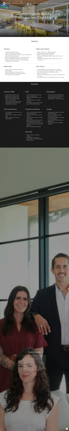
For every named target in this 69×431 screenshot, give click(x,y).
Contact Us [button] (34, 373)
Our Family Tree (22, 3)
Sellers (46, 3)
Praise (51, 3)
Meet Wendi (15, 3)
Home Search (36, 3)
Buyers (41, 3)
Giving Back (56, 3)
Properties (29, 3)
